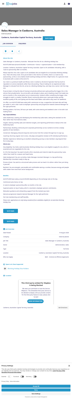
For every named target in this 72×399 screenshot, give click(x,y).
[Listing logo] (4, 25)
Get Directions (62, 307)
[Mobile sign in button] (64, 3)
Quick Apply (10, 211)
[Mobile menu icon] (3, 4)
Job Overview (8, 43)
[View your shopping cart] (69, 3)
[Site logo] (11, 3)
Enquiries (22, 43)
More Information (35, 301)
